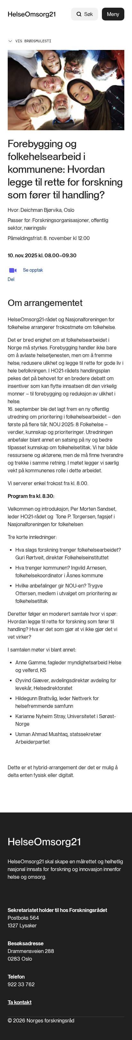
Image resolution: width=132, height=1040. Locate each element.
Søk (88, 14)
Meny (113, 14)
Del (11, 279)
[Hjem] (32, 14)
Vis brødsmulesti (33, 40)
